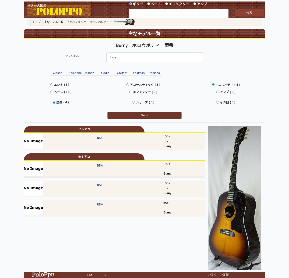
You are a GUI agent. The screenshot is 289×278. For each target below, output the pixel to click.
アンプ (202, 4)
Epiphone (75, 73)
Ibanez (89, 73)
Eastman (139, 73)
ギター (138, 4)
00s (167, 136)
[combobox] (178, 13)
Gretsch (122, 73)
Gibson (57, 73)
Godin (105, 73)
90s (167, 164)
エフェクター (179, 4)
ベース (156, 4)
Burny (167, 146)
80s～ (167, 203)
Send (144, 115)
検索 (249, 12)
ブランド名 (72, 56)
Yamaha (154, 73)
